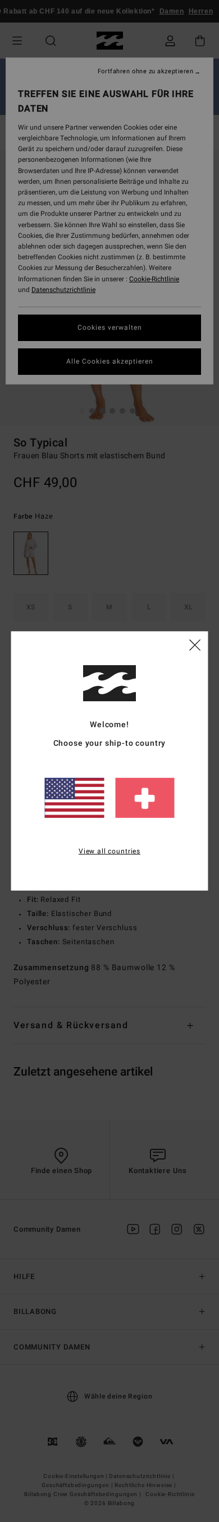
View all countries (109, 851)
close (194, 644)
